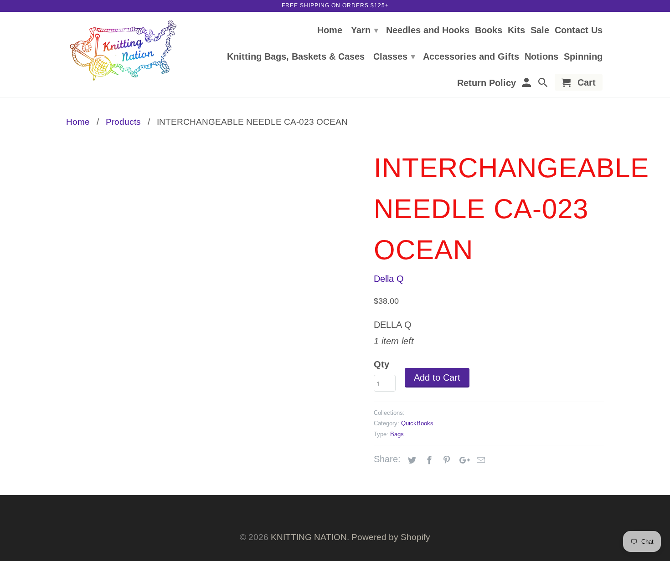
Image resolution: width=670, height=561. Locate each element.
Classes (394, 56)
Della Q (389, 279)
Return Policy (486, 83)
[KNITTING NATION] (123, 51)
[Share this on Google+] (462, 460)
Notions (541, 56)
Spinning (583, 56)
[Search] (543, 84)
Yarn (364, 30)
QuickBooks (417, 423)
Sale (540, 30)
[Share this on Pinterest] (445, 460)
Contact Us (579, 30)
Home (329, 30)
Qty (381, 364)
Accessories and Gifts (471, 56)
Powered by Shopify (390, 537)
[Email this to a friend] (479, 460)
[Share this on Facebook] (428, 460)
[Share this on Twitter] (410, 460)
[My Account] (526, 84)
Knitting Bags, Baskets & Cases (296, 56)
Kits (516, 30)
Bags (397, 434)
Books (488, 30)
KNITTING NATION (309, 537)
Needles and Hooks (427, 30)
